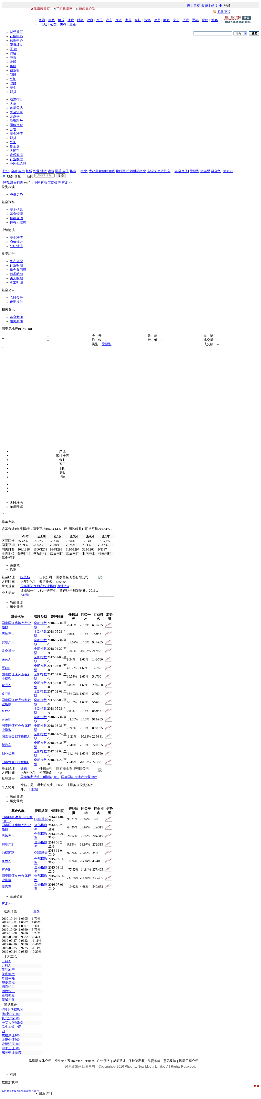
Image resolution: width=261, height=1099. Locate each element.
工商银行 (54, 182)
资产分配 (16, 261)
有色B (6, 719)
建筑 (51, 171)
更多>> (228, 171)
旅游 (147, 20)
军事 (195, 20)
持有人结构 (18, 222)
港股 (13, 62)
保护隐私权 (136, 1061)
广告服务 (103, 1061)
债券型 (205, 171)
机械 (29, 171)
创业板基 (8, 753)
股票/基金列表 (13, 182)
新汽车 (6, 745)
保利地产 (8, 969)
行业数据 (16, 159)
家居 (128, 20)
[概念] (84, 171)
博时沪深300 (11, 1014)
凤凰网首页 (42, 9)
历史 (185, 20)
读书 (157, 20)
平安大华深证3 (12, 1022)
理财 (13, 83)
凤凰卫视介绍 (188, 1061)
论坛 (44, 24)
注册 (219, 5)
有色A (6, 710)
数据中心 (16, 40)
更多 (36, 911)
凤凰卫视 (223, 12)
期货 (13, 92)
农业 (36, 171)
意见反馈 (169, 1061)
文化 (176, 20)
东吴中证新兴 (11, 1052)
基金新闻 (16, 317)
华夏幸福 (8, 978)
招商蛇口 (8, 987)
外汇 (13, 79)
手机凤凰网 (64, 9)
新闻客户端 (87, 9)
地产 (43, 171)
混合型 (216, 171)
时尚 (80, 20)
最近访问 (45, 1093)
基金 (13, 87)
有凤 (13, 1074)
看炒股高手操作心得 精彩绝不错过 (20, 1091)
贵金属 (15, 146)
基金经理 (16, 214)
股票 (13, 57)
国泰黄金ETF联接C (15, 762)
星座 (72, 24)
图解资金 (16, 125)
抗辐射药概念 (136, 171)
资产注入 (163, 171)
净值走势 (16, 194)
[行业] (6, 171)
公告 (13, 129)
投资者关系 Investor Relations (74, 1061)
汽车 (109, 20)
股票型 (194, 171)
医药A (6, 659)
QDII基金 (41, 819)
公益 (53, 24)
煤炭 (73, 171)
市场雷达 (16, 108)
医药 (58, 171)
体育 (70, 20)
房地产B (8, 642)
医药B (6, 668)
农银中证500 (11, 1039)
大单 (13, 103)
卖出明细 (16, 282)
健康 (90, 20)
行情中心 (16, 36)
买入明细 (16, 278)
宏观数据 (16, 155)
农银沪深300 (11, 1044)
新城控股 (8, 995)
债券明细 (16, 274)
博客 (214, 20)
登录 (227, 5)
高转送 (152, 171)
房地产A (63, 586)
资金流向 (16, 112)
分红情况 (16, 246)
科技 (138, 20)
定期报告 (16, 302)
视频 (205, 20)
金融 (14, 171)
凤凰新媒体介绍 (40, 1061)
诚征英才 (119, 1061)
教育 (166, 20)
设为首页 (193, 5)
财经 (51, 20)
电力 (21, 171)
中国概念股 (18, 163)
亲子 (99, 20)
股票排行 (16, 99)
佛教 (63, 24)
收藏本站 (208, 5)
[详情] (24, 595)
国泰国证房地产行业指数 (38, 586)
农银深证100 (11, 1035)
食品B (6, 693)
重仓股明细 (18, 269)
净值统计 (16, 241)
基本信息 (16, 209)
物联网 (121, 171)
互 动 (13, 49)
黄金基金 (8, 651)
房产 (118, 20)
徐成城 (25, 577)
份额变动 (16, 218)
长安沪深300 (11, 1018)
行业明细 (16, 265)
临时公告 (16, 297)
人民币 (15, 150)
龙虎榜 (15, 116)
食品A (6, 685)
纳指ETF (8, 852)
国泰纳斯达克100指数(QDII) (40, 777)
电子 (65, 171)
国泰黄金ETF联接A (16, 736)
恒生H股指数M (12, 1009)
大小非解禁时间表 (102, 171)
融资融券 (16, 120)
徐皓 (23, 768)
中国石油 (40, 182)
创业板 (15, 70)
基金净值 (16, 133)
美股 (13, 66)
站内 (238, 33)
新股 (13, 74)
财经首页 (16, 32)
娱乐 (61, 20)
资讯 (42, 20)
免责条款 (153, 1061)
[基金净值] (181, 171)
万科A (6, 961)
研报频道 (16, 44)
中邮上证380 (11, 1048)
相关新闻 (16, 321)
